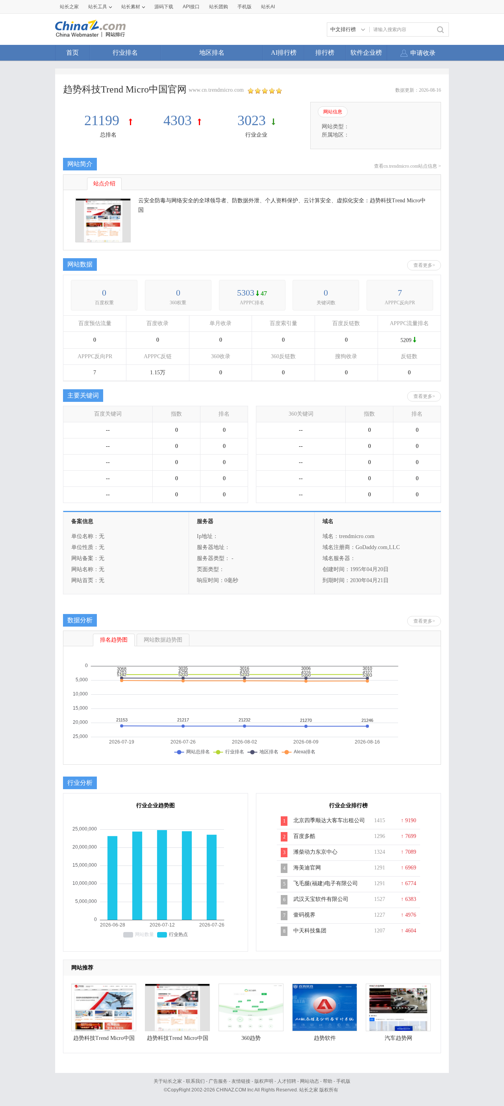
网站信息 (332, 112)
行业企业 (256, 135)
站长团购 (218, 6)
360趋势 (251, 1038)
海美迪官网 (307, 868)
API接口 (191, 6)
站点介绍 (104, 184)
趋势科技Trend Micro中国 (104, 1038)
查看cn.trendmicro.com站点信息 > (407, 166)
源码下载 (163, 6)
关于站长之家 (168, 1081)
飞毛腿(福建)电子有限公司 (325, 883)
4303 (177, 120)
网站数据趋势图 (163, 640)
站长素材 (130, 6)
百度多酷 (304, 836)
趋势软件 (325, 1038)
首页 (72, 52)
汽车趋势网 (398, 1038)
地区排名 (211, 52)
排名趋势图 (114, 640)
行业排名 (125, 52)
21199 (103, 120)
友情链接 (241, 1081)
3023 (251, 120)
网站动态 (309, 1081)
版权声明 (263, 1081)
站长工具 (97, 6)
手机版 (343, 1081)
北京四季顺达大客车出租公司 (329, 820)
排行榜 (324, 52)
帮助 (327, 1081)
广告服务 (218, 1081)
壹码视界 (304, 915)
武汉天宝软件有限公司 (320, 899)
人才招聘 (286, 1081)
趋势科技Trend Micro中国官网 (177, 1040)
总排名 (108, 135)
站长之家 (69, 6)
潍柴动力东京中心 (315, 852)
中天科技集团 (309, 931)
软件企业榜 (366, 52)
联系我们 (195, 1081)
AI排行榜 (283, 52)
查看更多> (424, 265)
